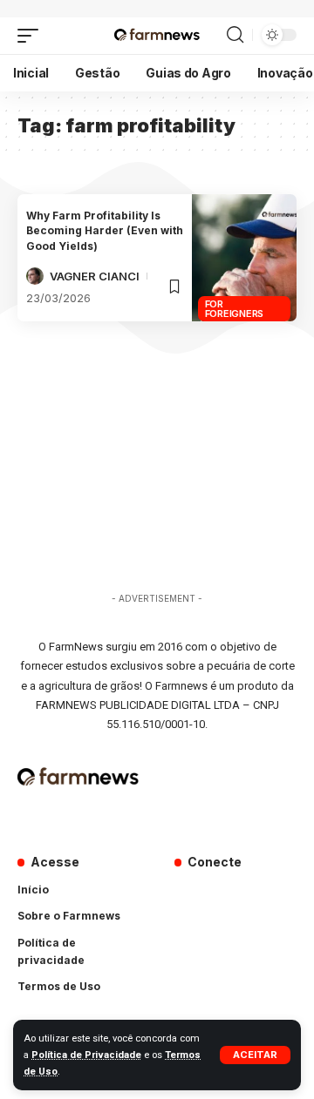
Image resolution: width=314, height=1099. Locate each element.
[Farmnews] (156, 35)
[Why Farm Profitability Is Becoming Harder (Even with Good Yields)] (244, 257)
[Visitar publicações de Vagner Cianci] (35, 276)
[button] (255, 1055)
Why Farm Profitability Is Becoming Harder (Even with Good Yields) (104, 231)
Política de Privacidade (86, 1055)
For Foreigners (234, 309)
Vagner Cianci (95, 276)
